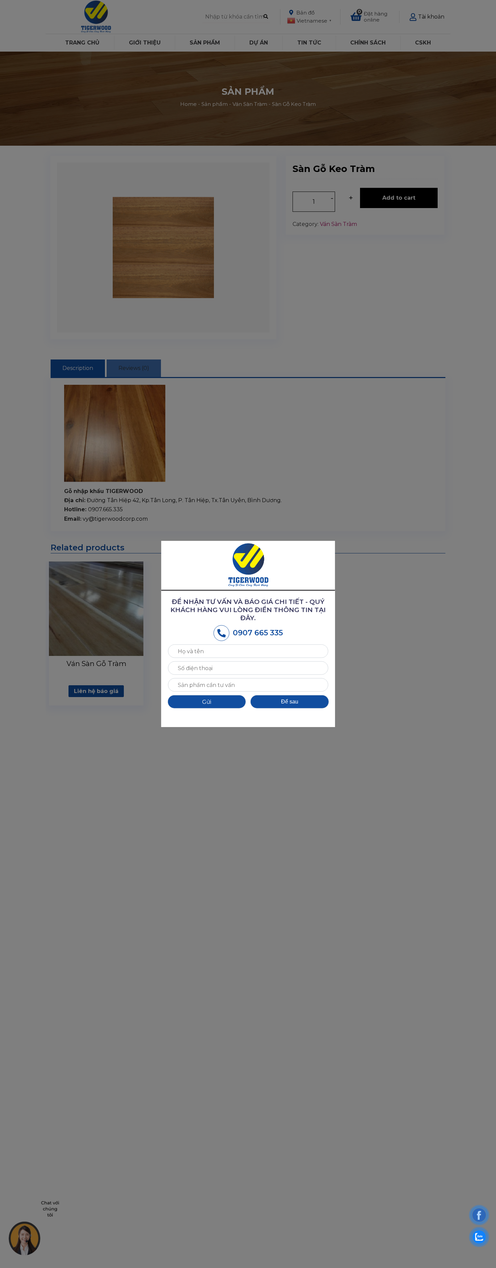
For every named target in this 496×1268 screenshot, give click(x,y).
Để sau (289, 701)
